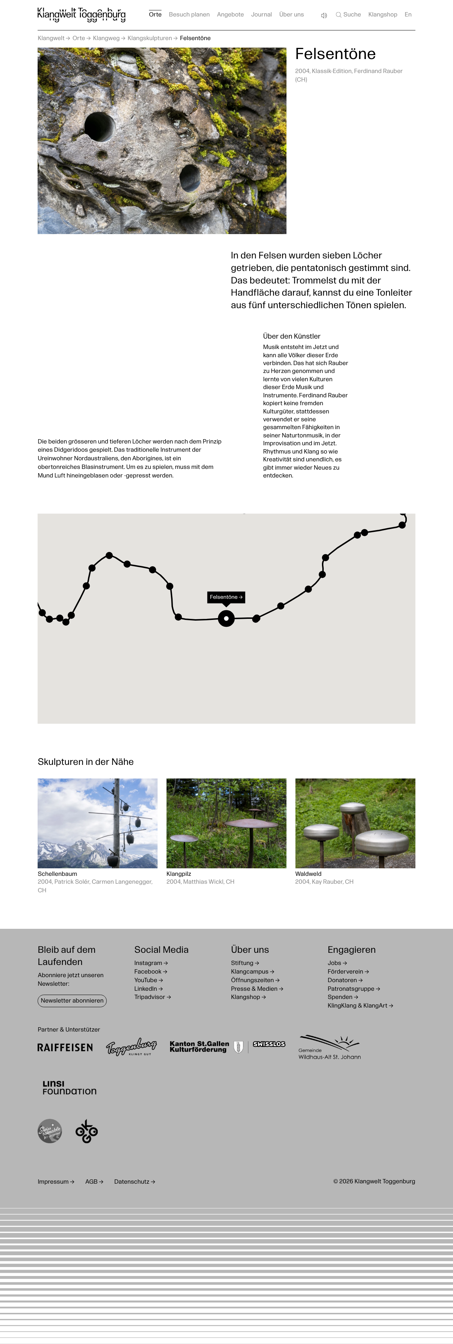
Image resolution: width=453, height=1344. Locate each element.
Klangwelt (51, 39)
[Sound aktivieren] (324, 15)
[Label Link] (50, 1132)
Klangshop (382, 15)
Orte (78, 39)
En (408, 15)
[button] (42, 612)
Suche (352, 15)
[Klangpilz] (226, 837)
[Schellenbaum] (98, 837)
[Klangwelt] (81, 15)
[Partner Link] (65, 1048)
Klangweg (106, 39)
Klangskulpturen (150, 39)
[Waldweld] (355, 837)
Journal (261, 15)
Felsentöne (195, 39)
